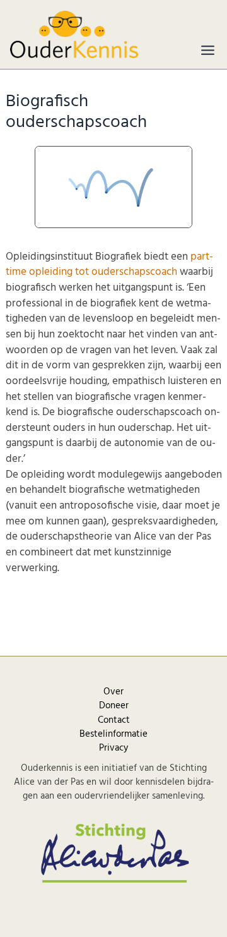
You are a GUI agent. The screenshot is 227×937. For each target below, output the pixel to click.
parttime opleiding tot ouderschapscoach (109, 264)
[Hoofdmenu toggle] (207, 50)
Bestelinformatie (113, 734)
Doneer (114, 706)
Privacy (113, 748)
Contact (114, 720)
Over (113, 692)
